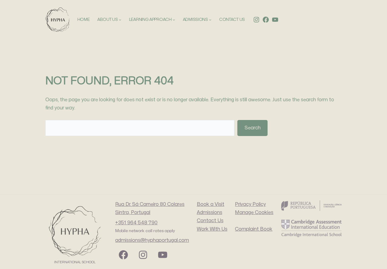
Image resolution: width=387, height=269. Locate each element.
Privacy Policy (250, 204)
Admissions (209, 212)
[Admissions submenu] (210, 19)
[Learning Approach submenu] (174, 19)
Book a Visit (210, 204)
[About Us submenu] (120, 19)
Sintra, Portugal (132, 212)
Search (253, 127)
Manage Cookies (254, 212)
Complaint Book (253, 229)
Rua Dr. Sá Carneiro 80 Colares (149, 204)
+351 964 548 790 (136, 222)
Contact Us (210, 220)
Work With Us (212, 229)
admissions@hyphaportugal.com (152, 240)
